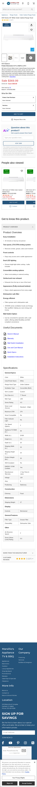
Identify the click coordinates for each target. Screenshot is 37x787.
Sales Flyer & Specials (9, 678)
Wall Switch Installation (15, 343)
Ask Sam (18, 143)
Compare (14, 206)
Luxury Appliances (8, 668)
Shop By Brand (7, 671)
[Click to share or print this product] (31, 25)
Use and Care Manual (15, 347)
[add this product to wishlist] (31, 30)
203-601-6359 (11, 708)
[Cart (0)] (33, 3)
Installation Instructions (15, 357)
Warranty (10, 338)
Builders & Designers (25, 662)
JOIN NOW (6, 738)
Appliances (5, 15)
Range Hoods (14, 15)
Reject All (10, 783)
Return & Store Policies (9, 695)
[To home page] (13, 3)
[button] (3, 3)
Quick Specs (11, 352)
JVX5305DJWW (11, 89)
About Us (5, 690)
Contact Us (5, 693)
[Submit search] (32, 9)
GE (10, 87)
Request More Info (20, 119)
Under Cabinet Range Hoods (28, 15)
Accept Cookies (27, 783)
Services (21, 660)
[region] (18, 773)
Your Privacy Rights (18, 778)
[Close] (34, 762)
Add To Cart (18, 114)
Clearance (5, 681)
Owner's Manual (13, 334)
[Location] (22, 3)
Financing (22, 657)
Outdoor (4, 666)
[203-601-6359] (28, 3)
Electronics (5, 663)
